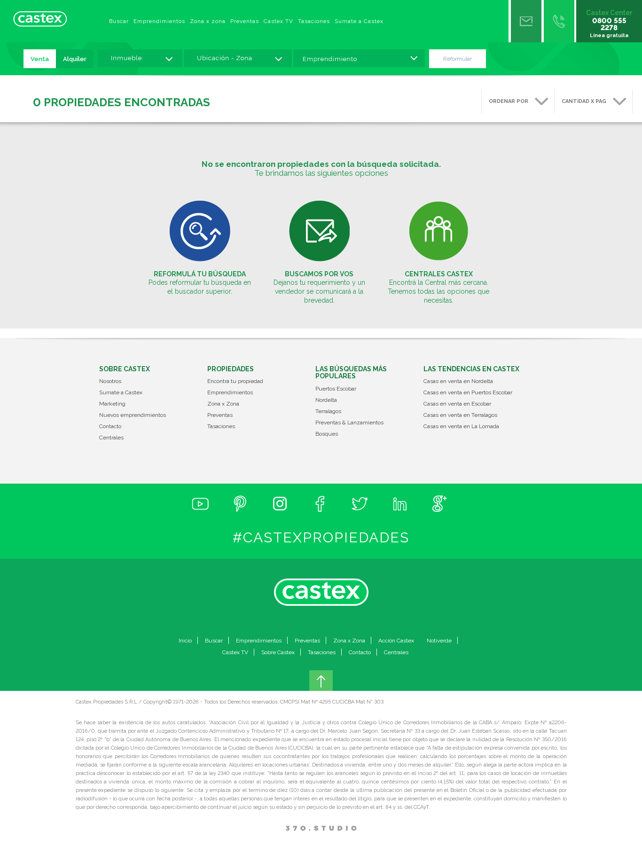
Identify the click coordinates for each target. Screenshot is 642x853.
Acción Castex (396, 640)
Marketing (112, 404)
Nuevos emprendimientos (132, 415)
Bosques (326, 434)
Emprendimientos (159, 21)
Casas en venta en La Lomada (461, 426)
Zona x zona (208, 21)
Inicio (185, 640)
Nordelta (326, 400)
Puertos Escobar (335, 389)
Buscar (119, 21)
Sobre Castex (278, 652)
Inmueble (126, 58)
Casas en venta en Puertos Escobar (467, 393)
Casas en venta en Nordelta (458, 381)
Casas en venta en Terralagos (460, 415)
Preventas (244, 21)
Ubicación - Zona (224, 58)
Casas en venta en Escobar (457, 404)
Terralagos (328, 411)
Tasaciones (314, 21)
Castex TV (278, 21)
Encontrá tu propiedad (235, 381)
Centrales (111, 438)
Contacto (110, 426)
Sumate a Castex (359, 21)
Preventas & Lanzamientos (349, 423)
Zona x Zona (223, 404)
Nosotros (110, 381)
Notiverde (439, 640)
